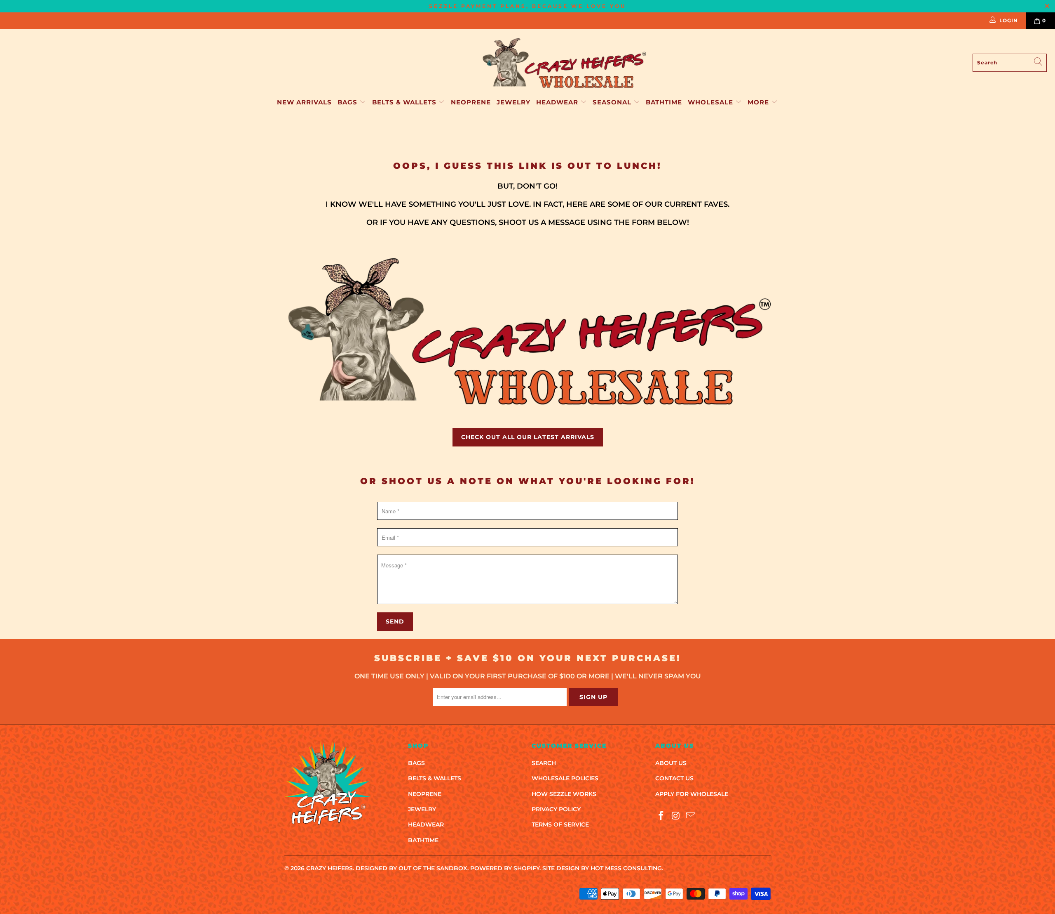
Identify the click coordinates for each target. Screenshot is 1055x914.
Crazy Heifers (329, 868)
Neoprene (471, 102)
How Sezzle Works (564, 794)
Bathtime (664, 102)
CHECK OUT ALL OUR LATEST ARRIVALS (527, 437)
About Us (671, 763)
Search (544, 763)
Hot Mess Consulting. (627, 868)
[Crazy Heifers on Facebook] (661, 816)
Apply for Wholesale (691, 794)
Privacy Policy (556, 809)
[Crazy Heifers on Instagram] (676, 816)
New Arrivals (304, 102)
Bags (348, 102)
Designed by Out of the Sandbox (411, 868)
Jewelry (513, 102)
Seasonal (613, 102)
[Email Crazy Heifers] (691, 816)
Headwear (558, 102)
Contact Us (674, 778)
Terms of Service (560, 824)
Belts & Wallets (405, 102)
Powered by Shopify (504, 868)
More (758, 102)
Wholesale (711, 102)
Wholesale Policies (565, 778)
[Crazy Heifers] (563, 62)
